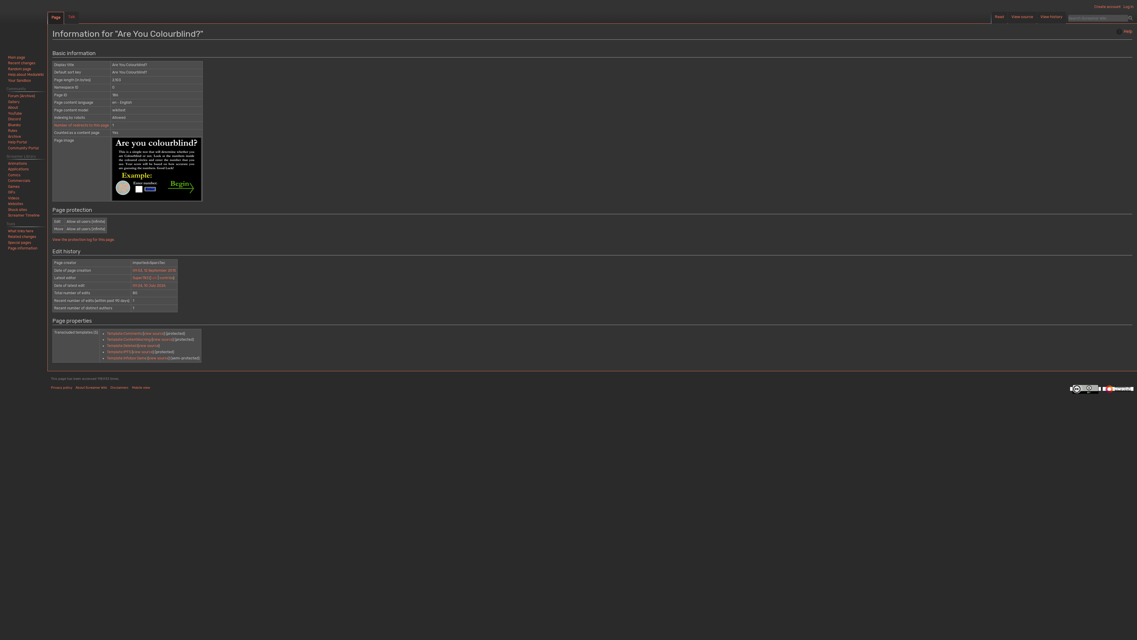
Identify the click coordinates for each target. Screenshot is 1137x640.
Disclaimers (119, 388)
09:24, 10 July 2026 (149, 286)
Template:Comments (124, 334)
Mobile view (141, 388)
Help (1128, 31)
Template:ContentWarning (129, 339)
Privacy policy (61, 388)
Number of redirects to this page (81, 125)
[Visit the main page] (23, 23)
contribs (166, 278)
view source (154, 334)
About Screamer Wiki (91, 388)
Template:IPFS (119, 352)
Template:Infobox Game (127, 358)
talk (154, 278)
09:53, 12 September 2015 (154, 270)
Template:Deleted (121, 346)
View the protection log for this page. (83, 240)
